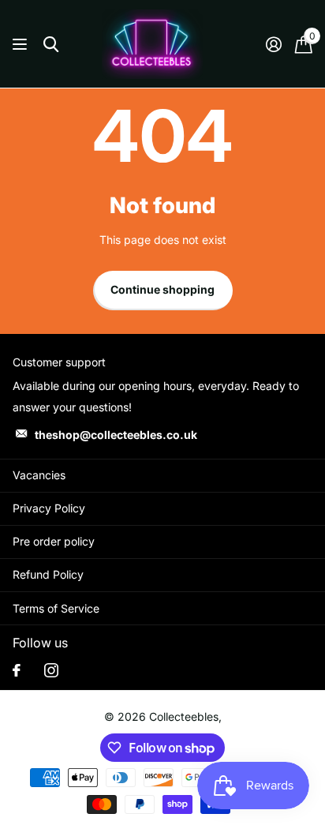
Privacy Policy (49, 508)
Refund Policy (48, 574)
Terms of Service (56, 608)
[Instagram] (51, 670)
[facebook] (17, 670)
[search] (50, 44)
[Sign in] (273, 44)
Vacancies (39, 475)
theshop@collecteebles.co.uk (116, 434)
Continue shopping (162, 289)
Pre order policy (54, 541)
